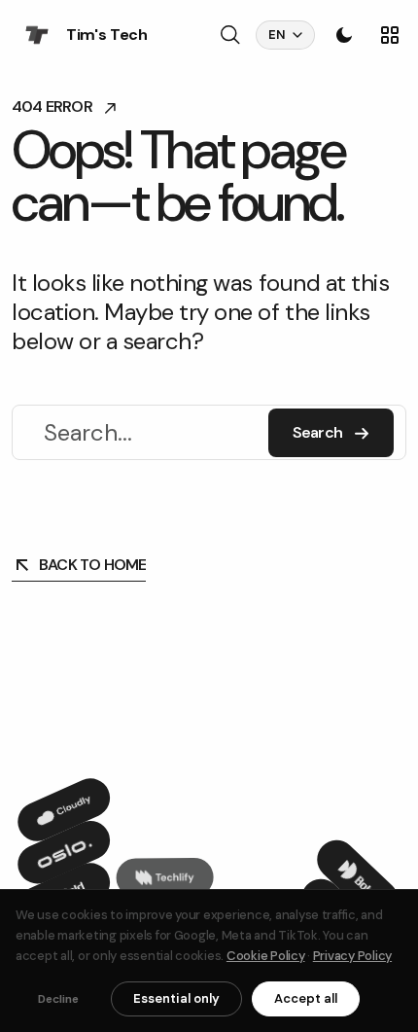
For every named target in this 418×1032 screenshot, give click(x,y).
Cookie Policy (265, 955)
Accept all (305, 998)
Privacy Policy (352, 955)
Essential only (176, 998)
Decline (58, 999)
